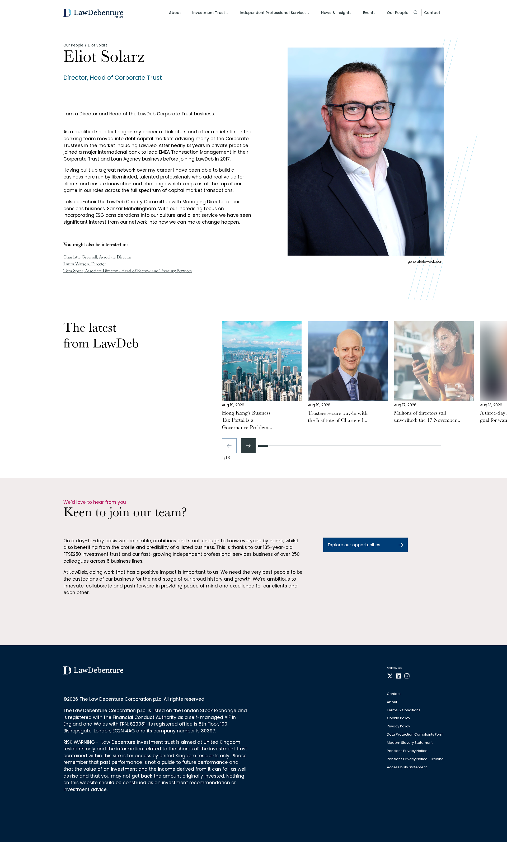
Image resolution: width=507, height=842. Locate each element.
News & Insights (336, 12)
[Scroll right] (248, 445)
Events (369, 12)
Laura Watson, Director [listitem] (84, 264)
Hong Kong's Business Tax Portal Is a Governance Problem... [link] (247, 421)
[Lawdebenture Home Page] (93, 13)
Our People (397, 12)
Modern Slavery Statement (410, 743)
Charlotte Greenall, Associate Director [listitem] (97, 257)
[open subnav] (227, 13)
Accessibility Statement (407, 767)
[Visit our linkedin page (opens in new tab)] (398, 676)
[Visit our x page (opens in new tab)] (390, 676)
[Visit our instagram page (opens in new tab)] (407, 676)
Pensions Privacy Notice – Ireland (415, 759)
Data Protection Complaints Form (415, 735)
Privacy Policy (398, 726)
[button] (415, 12)
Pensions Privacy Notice (407, 751)
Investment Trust (208, 12)
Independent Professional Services (273, 12)
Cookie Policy (398, 718)
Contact (432, 12)
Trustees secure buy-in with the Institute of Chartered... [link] (338, 417)
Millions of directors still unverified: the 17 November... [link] (427, 417)
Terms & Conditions (403, 710)
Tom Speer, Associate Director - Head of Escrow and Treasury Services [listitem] (127, 271)
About (175, 12)
